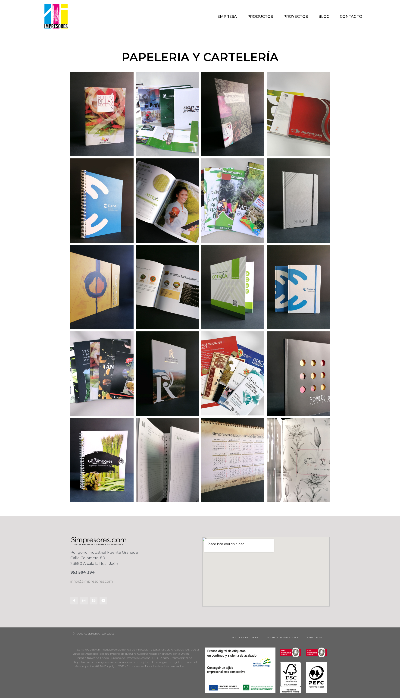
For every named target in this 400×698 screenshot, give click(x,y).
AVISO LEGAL (315, 637)
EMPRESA (227, 16)
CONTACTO (351, 16)
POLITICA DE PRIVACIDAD (282, 637)
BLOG (323, 16)
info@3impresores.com (91, 581)
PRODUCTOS (260, 16)
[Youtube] (103, 600)
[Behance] (93, 600)
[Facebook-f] (74, 600)
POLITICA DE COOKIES (245, 637)
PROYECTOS (295, 16)
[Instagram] (84, 600)
